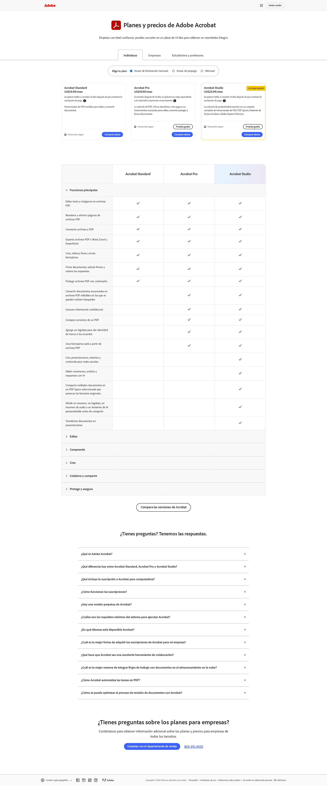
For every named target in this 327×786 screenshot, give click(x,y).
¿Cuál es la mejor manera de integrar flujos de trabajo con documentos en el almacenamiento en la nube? (149, 667)
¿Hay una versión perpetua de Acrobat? (106, 604)
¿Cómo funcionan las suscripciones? (104, 592)
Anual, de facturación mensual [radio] (151, 70)
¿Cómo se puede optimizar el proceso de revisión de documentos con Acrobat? (131, 693)
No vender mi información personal (257, 780)
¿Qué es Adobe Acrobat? (96, 554)
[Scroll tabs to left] (2, 55)
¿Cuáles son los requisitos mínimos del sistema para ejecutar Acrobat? (125, 617)
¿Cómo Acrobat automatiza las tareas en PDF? (110, 680)
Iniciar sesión (275, 5)
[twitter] (89, 780)
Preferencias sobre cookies (229, 780)
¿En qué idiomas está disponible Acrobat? (107, 630)
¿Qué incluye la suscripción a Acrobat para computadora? (118, 579)
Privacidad (193, 780)
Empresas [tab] (154, 55)
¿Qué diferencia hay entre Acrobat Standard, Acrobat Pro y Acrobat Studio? (129, 566)
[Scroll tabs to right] (324, 55)
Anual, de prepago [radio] (187, 70)
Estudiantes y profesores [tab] (187, 55)
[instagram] (83, 780)
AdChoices (281, 780)
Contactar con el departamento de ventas (152, 746)
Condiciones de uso (208, 780)
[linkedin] (95, 780)
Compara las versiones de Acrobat (163, 507)
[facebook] (78, 780)
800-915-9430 (193, 746)
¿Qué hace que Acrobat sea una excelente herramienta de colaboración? (127, 655)
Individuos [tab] (130, 55)
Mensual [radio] (210, 70)
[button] (261, 5)
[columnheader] (86, 190)
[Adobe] (50, 5)
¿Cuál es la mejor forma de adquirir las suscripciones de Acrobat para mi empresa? (133, 642)
